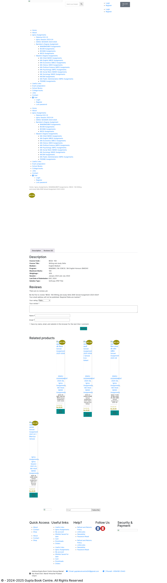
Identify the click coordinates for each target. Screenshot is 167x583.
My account (59, 532)
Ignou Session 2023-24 (44, 39)
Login (108, 3)
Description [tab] (36, 251)
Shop (35, 532)
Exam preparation (38, 86)
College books (37, 90)
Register (109, 5)
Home (34, 30)
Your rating (34, 300)
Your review (34, 303)
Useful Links (36, 83)
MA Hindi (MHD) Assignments (51, 58)
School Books (37, 88)
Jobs (34, 93)
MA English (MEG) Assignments (51, 60)
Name (32, 316)
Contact (35, 95)
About (34, 32)
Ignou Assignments (39, 35)
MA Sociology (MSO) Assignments (52, 74)
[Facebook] (97, 528)
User (35, 97)
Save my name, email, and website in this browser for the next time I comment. (60, 324)
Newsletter (81, 534)
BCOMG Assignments (48, 51)
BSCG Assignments (47, 53)
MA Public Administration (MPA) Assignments (56, 79)
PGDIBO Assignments (48, 81)
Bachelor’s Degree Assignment (47, 44)
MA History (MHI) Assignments (51, 65)
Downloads (59, 541)
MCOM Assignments (47, 77)
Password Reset (83, 536)
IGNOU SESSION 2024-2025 (46, 42)
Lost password (41, 104)
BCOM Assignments (47, 49)
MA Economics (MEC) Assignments (53, 63)
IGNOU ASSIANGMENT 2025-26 (62, 378)
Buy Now (60, 411)
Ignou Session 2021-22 (33, 464)
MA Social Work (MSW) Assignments (53, 72)
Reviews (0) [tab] (48, 251)
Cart (57, 539)
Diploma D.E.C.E (42, 37)
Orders (57, 543)
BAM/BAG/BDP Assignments (50, 46)
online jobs (81, 532)
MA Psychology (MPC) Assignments (53, 70)
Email (32, 320)
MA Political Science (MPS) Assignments (55, 67)
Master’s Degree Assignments (47, 56)
